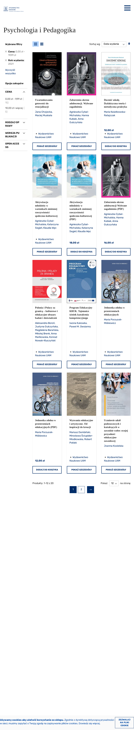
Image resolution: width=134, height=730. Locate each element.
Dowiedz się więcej (89, 723)
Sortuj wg (94, 43)
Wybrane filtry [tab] (13, 44)
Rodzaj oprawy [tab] (12, 124)
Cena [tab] (8, 91)
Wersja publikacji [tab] (12, 135)
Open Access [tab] (12, 145)
